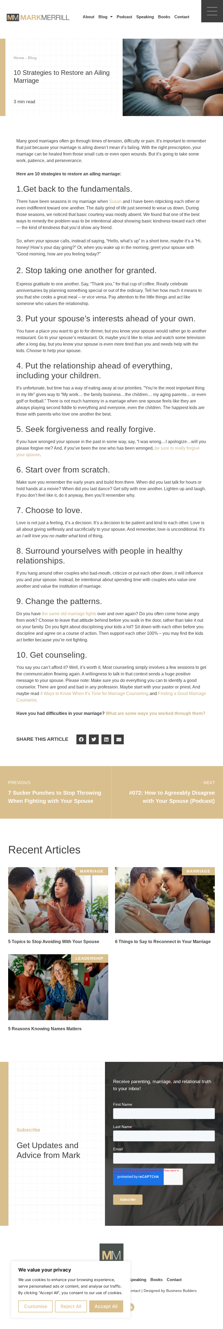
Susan (115, 201)
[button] (81, 739)
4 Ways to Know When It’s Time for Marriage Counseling (94, 693)
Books (164, 16)
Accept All (106, 1306)
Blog (102, 16)
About (88, 16)
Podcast (124, 16)
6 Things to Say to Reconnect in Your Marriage (163, 941)
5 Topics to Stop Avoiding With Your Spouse (53, 941)
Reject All (71, 1306)
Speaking (145, 16)
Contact (181, 16)
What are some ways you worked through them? (155, 713)
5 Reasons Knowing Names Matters (45, 1028)
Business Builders (181, 1290)
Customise (35, 1306)
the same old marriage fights (69, 613)
